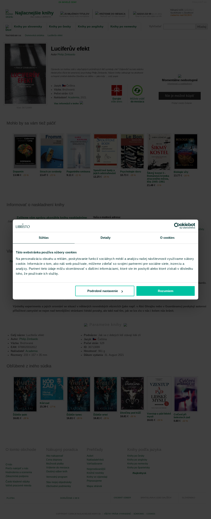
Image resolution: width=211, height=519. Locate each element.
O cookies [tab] (167, 237)
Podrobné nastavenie (102, 291)
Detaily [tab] (106, 237)
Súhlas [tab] (44, 237)
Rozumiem (165, 291)
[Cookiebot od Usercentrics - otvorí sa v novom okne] (177, 226)
